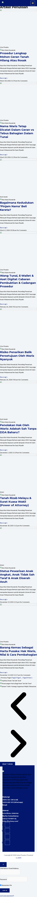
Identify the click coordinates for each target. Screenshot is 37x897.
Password (3, 879)
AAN (19, 858)
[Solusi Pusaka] (10, 3)
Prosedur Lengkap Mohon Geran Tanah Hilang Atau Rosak (14, 57)
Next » (30, 678)
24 (25, 678)
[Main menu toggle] (32, 3)
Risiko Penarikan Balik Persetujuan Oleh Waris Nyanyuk (17, 355)
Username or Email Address (9, 868)
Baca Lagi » (4, 78)
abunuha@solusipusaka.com (13, 808)
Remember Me (6, 885)
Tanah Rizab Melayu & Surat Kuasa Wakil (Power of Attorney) (15, 501)
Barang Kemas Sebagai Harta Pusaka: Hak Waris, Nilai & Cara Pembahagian (18, 651)
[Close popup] (3, 864)
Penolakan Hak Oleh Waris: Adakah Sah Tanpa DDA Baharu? (18, 428)
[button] (28, 3)
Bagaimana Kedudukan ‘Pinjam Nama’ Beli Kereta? (17, 206)
